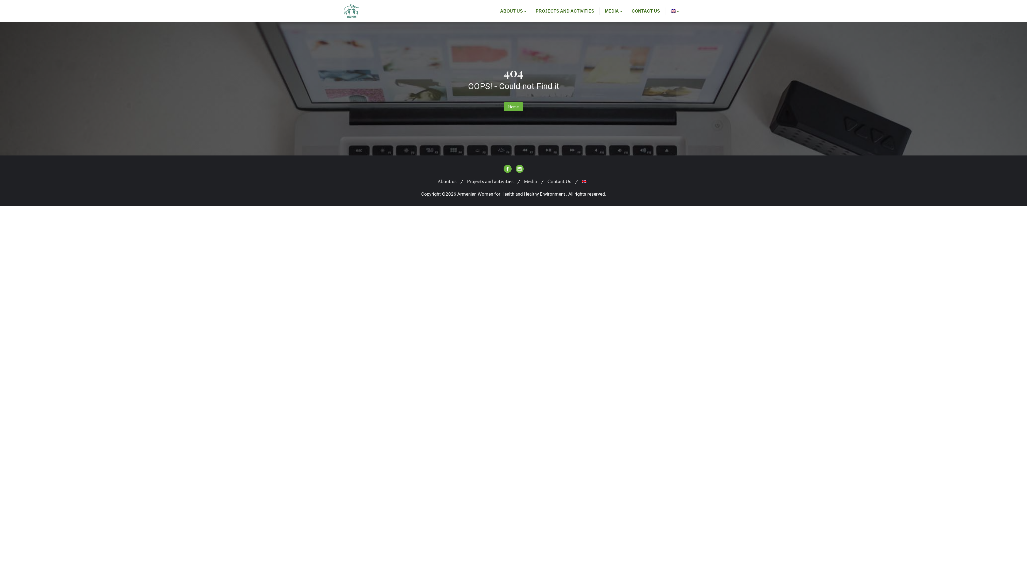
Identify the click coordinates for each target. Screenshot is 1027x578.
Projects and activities (490, 181)
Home (513, 106)
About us (447, 181)
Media (530, 181)
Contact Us (559, 181)
